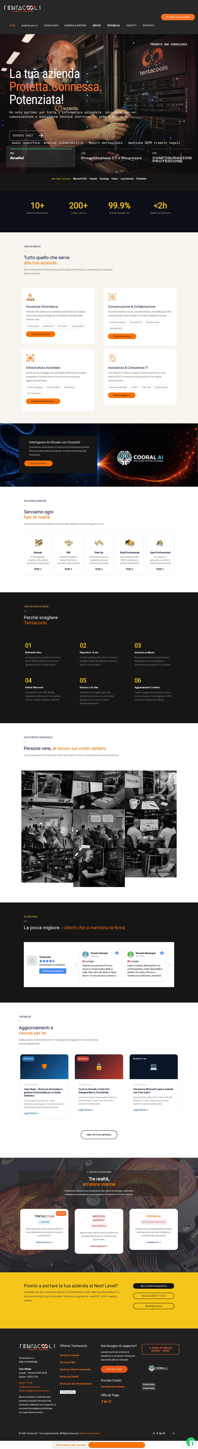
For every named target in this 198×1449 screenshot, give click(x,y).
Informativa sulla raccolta (71, 1445)
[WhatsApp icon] (154, 1433)
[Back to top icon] (173, 1433)
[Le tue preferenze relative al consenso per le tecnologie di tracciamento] (193, 1444)
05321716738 (25, 1383)
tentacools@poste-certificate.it (34, 1390)
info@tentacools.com (29, 1387)
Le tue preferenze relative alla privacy (117, 1445)
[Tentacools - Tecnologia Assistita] (22, 8)
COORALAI (153, 1216)
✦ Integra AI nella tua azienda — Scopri (160, 1349)
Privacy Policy (68, 1392)
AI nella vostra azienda (177, 17)
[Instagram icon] (164, 1433)
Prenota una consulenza (169, 44)
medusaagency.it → (99, 1246)
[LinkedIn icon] (160, 1433)
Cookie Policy (148, 1388)
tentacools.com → (44, 1242)
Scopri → (38, 569)
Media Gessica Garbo (90, 1433)
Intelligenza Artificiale (153, 1222)
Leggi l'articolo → (31, 1113)
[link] (140, 458)
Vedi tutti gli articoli (99, 1134)
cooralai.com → (154, 1242)
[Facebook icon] (157, 1433)
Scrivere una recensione (52, 971)
